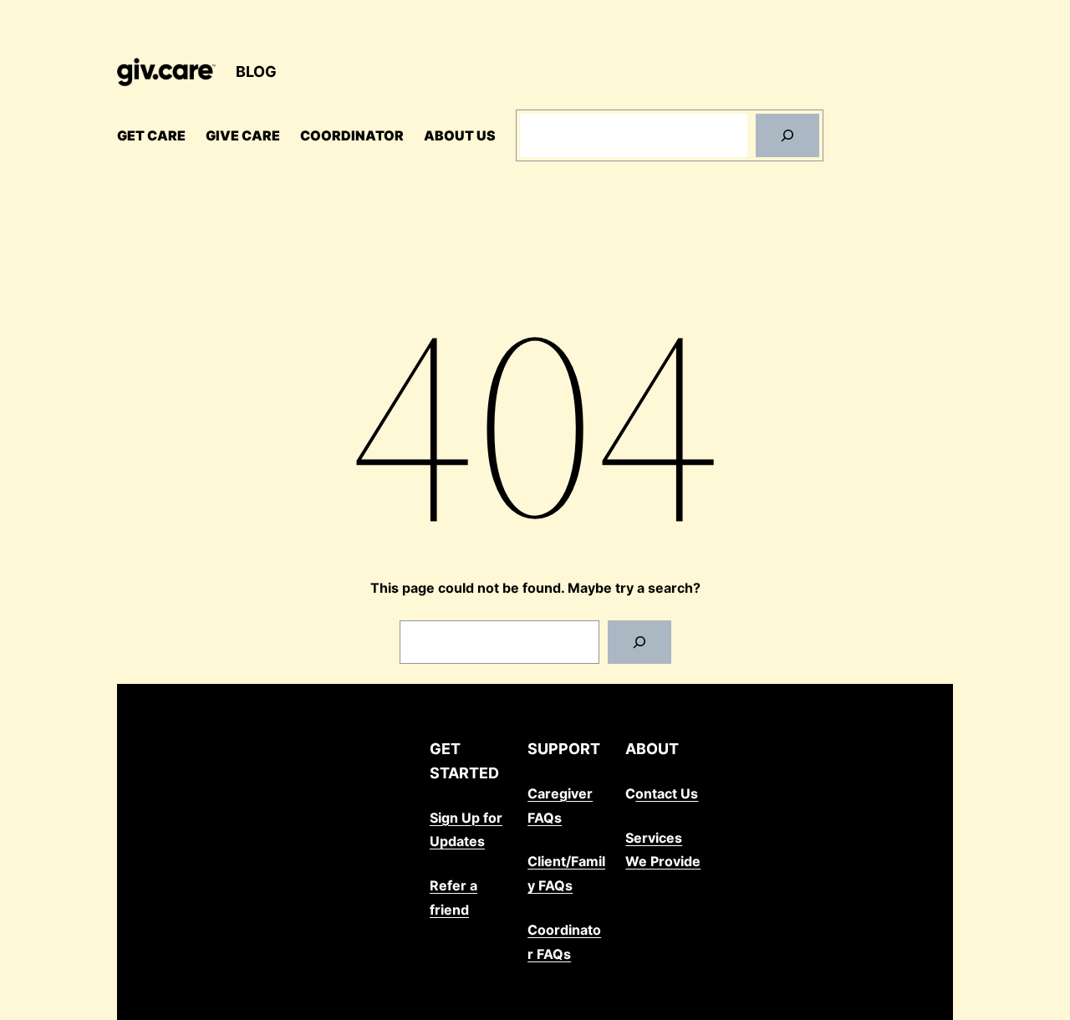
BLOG (256, 71)
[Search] (787, 135)
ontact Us (666, 793)
